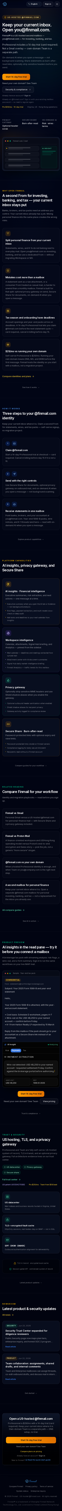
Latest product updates (29, 1283)
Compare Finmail (16, 1486)
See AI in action (29, 921)
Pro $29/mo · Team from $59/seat (43, 1185)
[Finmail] (4, 4)
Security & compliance (16, 89)
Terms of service (46, 1486)
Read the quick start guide (39, 1460)
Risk (7, 1050)
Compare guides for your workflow (29, 766)
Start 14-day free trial (16, 77)
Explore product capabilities (29, 539)
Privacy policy (31, 1486)
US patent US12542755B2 (13, 1185)
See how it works (29, 387)
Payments (16, 1050)
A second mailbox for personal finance (27, 885)
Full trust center (10, 1179)
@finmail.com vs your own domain (24, 862)
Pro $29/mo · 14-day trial (12, 107)
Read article (10, 1347)
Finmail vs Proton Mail (17, 836)
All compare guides (11, 910)
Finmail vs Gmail (14, 813)
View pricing (49, 1101)
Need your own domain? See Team (19, 83)
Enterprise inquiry (38, 1491)
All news (6, 1315)
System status (22, 1491)
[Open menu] (57, 4)
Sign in (48, 4)
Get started (29, 1393)
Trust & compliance (29, 1113)
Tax (24, 1050)
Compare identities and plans (16, 376)
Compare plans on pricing (31, 1451)
